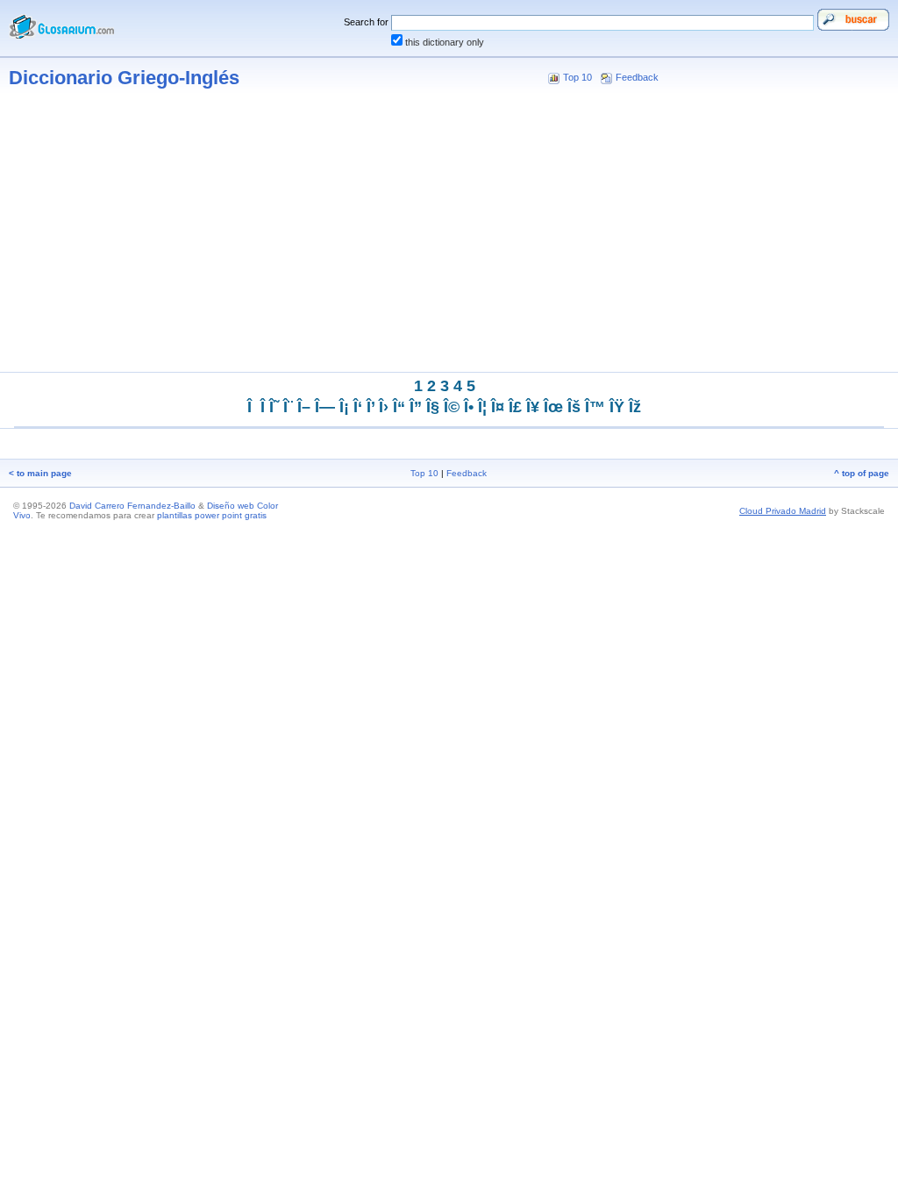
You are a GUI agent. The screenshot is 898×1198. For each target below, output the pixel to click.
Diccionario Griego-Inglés (124, 78)
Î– (303, 407)
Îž (635, 407)
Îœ (553, 407)
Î (262, 407)
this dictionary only (444, 42)
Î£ (515, 407)
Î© (452, 407)
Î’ (370, 407)
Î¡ (344, 407)
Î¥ (532, 407)
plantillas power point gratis (212, 515)
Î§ (432, 407)
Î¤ (497, 407)
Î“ (399, 407)
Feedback (637, 77)
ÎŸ (616, 407)
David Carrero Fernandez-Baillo (132, 505)
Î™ (595, 407)
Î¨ (288, 407)
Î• (469, 407)
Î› (383, 407)
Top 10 (577, 77)
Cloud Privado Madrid (782, 511)
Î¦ (482, 407)
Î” (416, 407)
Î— (325, 407)
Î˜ (274, 407)
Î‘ (357, 407)
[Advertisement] (449, 235)
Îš (574, 407)
